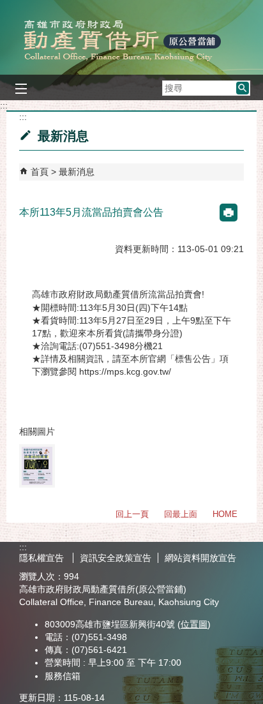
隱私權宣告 (42, 558)
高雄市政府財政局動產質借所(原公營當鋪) (131, 40)
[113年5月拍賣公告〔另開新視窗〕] (37, 466)
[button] (242, 88)
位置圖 (194, 624)
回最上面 (180, 514)
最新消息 (76, 172)
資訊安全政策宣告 (115, 558)
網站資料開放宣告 (200, 558)
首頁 (40, 172)
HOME (225, 514)
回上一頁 (132, 514)
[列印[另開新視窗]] (228, 212)
